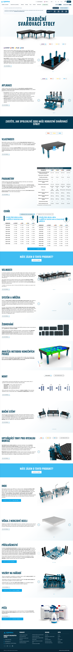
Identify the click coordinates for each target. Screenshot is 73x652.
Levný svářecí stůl (22, 636)
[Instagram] (12, 646)
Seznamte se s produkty (15, 4)
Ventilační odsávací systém (24, 641)
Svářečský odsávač (22, 642)
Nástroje (21, 639)
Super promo (45, 4)
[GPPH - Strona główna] (5, 2)
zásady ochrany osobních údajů (64, 650)
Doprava (46, 638)
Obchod (68, 1)
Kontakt (34, 4)
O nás (30, 4)
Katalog (26, 4)
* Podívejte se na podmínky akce (19, 11)
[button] (38, 60)
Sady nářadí (34, 639)
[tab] (43, 44)
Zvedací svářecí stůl (35, 636)
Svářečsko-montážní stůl (23, 638)
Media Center (60, 642)
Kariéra (59, 636)
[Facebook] (5, 646)
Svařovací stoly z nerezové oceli (37, 634)
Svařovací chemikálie (36, 643)
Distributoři (39, 4)
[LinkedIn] (10, 646)
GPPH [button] (59, 632)
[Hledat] (56, 2)
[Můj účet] (58, 2)
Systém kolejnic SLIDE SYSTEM (37, 637)
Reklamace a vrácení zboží (49, 636)
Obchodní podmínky (48, 642)
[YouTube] (7, 646)
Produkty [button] (22, 632)
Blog (58, 638)
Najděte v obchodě (5, 4)
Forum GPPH (60, 639)
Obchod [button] (47, 632)
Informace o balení (48, 641)
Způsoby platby (48, 639)
